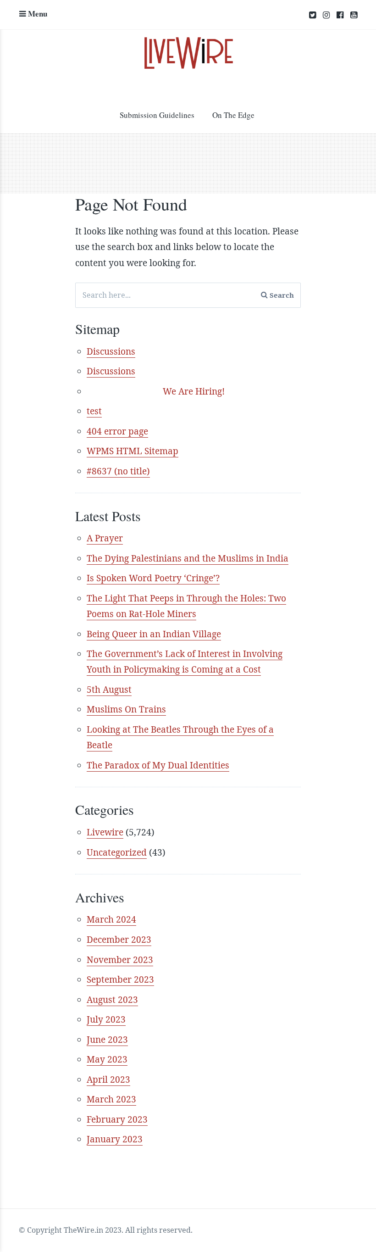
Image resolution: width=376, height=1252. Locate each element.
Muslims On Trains (126, 709)
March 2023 (111, 1099)
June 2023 (107, 1040)
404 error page (117, 431)
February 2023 (117, 1119)
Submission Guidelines (157, 115)
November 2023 (120, 960)
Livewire (105, 832)
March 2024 (111, 919)
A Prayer (105, 538)
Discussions (111, 351)
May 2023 (107, 1059)
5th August (109, 690)
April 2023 (108, 1079)
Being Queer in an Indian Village (154, 634)
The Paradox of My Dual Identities (158, 765)
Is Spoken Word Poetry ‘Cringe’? (153, 578)
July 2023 (106, 1019)
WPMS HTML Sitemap (132, 451)
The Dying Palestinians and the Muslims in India (187, 558)
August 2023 (112, 1000)
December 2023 (119, 940)
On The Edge (233, 115)
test (94, 411)
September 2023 (120, 979)
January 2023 (115, 1139)
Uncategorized (117, 852)
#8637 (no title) (118, 471)
